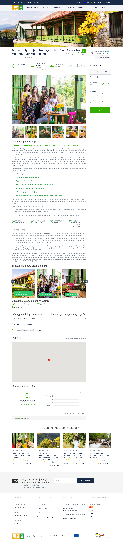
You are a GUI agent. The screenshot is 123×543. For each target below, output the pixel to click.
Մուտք (100, 2)
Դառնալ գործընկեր (69, 518)
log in (20, 418)
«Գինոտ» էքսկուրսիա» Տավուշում (27, 192)
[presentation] (12, 281)
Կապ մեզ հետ (42, 508)
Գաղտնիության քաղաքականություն (70, 509)
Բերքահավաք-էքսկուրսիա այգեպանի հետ (30, 188)
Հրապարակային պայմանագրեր (74, 504)
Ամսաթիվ (94, 77)
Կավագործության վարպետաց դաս (28, 177)
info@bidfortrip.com (24, 2)
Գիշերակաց (82, 7)
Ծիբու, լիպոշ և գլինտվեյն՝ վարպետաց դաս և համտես (34, 184)
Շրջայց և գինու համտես (24, 181)
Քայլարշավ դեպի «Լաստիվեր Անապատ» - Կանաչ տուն (99, 455)
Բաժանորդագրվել (85, 480)
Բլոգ (103, 7)
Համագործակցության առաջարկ (74, 514)
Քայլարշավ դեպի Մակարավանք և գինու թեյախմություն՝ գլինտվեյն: (39, 195)
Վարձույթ (58, 7)
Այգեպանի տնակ (101, 51)
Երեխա (93, 91)
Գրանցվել (108, 2)
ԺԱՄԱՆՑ (46, 7)
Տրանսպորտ (70, 7)
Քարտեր (94, 7)
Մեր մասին (41, 504)
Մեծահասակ (95, 82)
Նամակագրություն (103, 57)
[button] (81, 120)
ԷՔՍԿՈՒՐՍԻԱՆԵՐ (33, 7)
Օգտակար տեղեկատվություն (47, 517)
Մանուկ (93, 100)
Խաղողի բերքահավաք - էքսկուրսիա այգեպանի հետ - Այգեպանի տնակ (73, 455)
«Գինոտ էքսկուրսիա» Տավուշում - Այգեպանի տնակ (21, 455)
